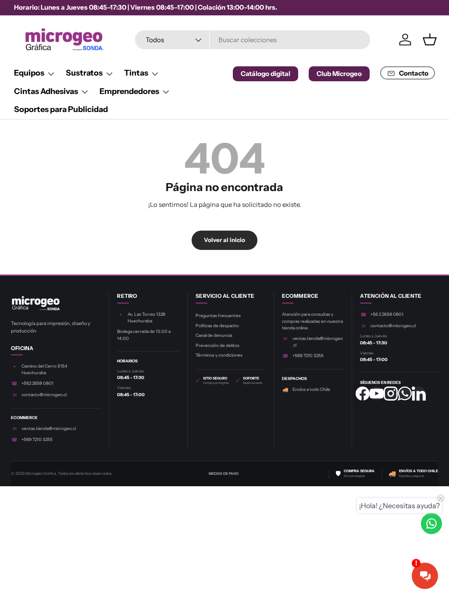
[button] (429, 39)
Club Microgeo (339, 73)
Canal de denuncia (214, 335)
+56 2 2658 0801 (387, 314)
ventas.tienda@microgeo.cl (48, 428)
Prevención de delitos (217, 345)
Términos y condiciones (219, 355)
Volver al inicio (224, 239)
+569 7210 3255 (37, 439)
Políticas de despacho (217, 326)
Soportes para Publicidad (61, 109)
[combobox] (253, 39)
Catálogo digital (265, 73)
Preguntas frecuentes (218, 315)
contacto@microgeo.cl (44, 395)
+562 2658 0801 (37, 383)
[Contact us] (431, 523)
